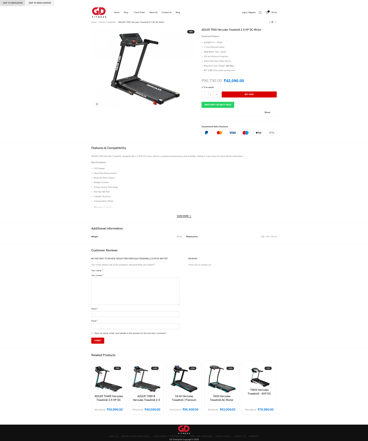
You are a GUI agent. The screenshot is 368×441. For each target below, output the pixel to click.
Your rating (97, 270)
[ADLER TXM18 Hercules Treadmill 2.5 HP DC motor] (146, 379)
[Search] (260, 12)
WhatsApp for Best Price (217, 105)
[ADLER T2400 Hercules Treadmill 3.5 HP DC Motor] (108, 379)
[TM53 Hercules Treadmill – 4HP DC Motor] (259, 376)
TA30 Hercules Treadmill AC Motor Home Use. (222, 400)
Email (94, 320)
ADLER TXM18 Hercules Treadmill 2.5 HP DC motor (146, 400)
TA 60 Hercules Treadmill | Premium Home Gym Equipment (184, 400)
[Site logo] (99, 12)
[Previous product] (269, 22)
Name (94, 308)
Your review (97, 275)
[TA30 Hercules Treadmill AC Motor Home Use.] (221, 379)
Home (94, 22)
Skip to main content (40, 3)
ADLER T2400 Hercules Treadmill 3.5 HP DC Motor (109, 400)
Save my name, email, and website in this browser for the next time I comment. (130, 333)
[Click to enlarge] (97, 104)
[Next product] (275, 22)
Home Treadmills (108, 22)
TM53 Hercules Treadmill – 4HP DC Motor (259, 393)
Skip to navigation (12, 3)
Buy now (249, 94)
